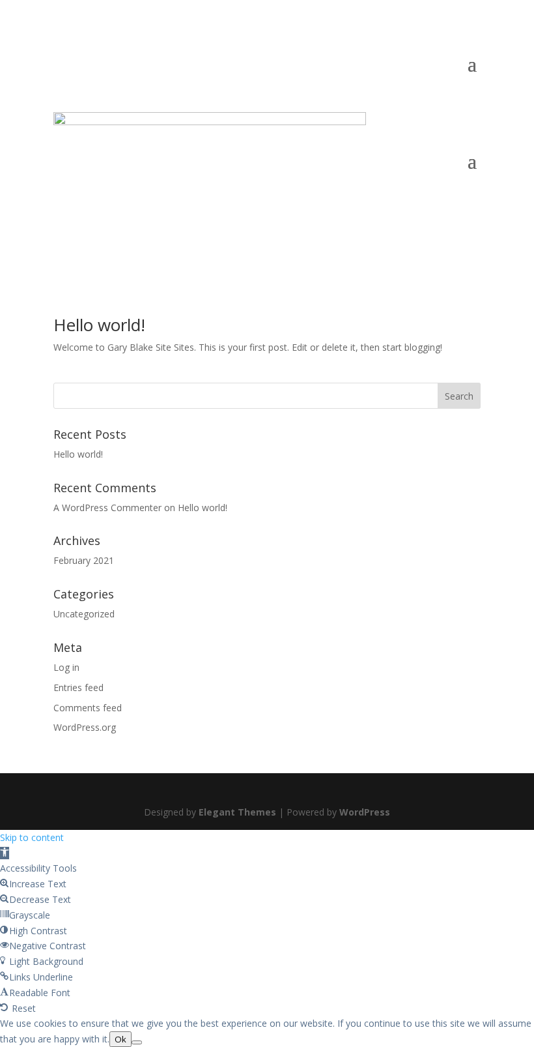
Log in (66, 667)
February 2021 (83, 560)
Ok (120, 1039)
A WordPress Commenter (107, 507)
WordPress (364, 812)
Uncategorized (84, 614)
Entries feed (78, 687)
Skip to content (32, 837)
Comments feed (87, 707)
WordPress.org (84, 727)
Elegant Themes (237, 812)
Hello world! (99, 324)
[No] (137, 1042)
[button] (4, 853)
